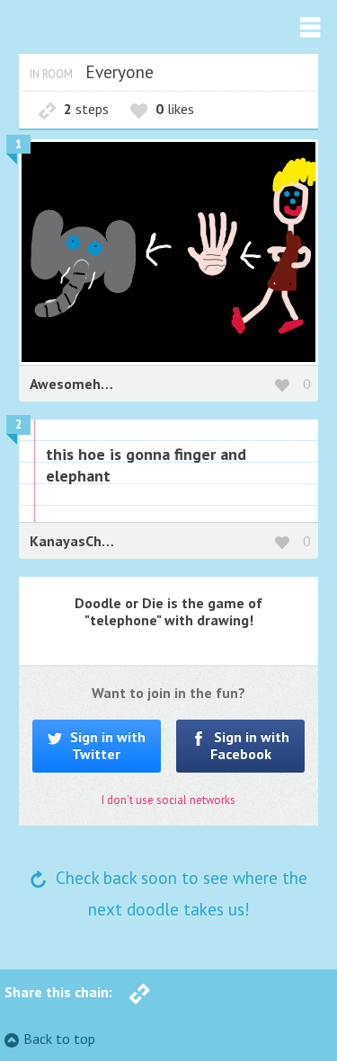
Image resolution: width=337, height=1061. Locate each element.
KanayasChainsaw (88, 541)
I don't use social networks (168, 800)
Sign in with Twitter (106, 745)
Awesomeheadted (88, 384)
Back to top (59, 1039)
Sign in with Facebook (250, 745)
